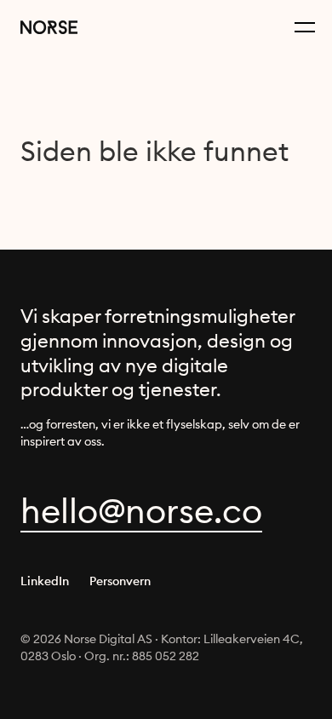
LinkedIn (44, 581)
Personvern (120, 581)
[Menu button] (304, 27)
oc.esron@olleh (141, 510)
